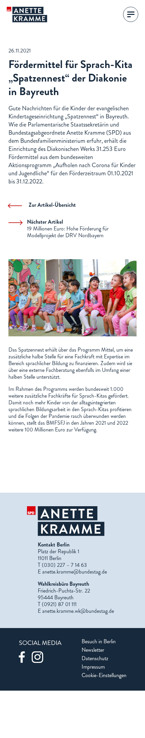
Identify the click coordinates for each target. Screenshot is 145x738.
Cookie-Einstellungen (104, 675)
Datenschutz (95, 658)
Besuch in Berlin (99, 641)
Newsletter (93, 650)
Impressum (93, 667)
